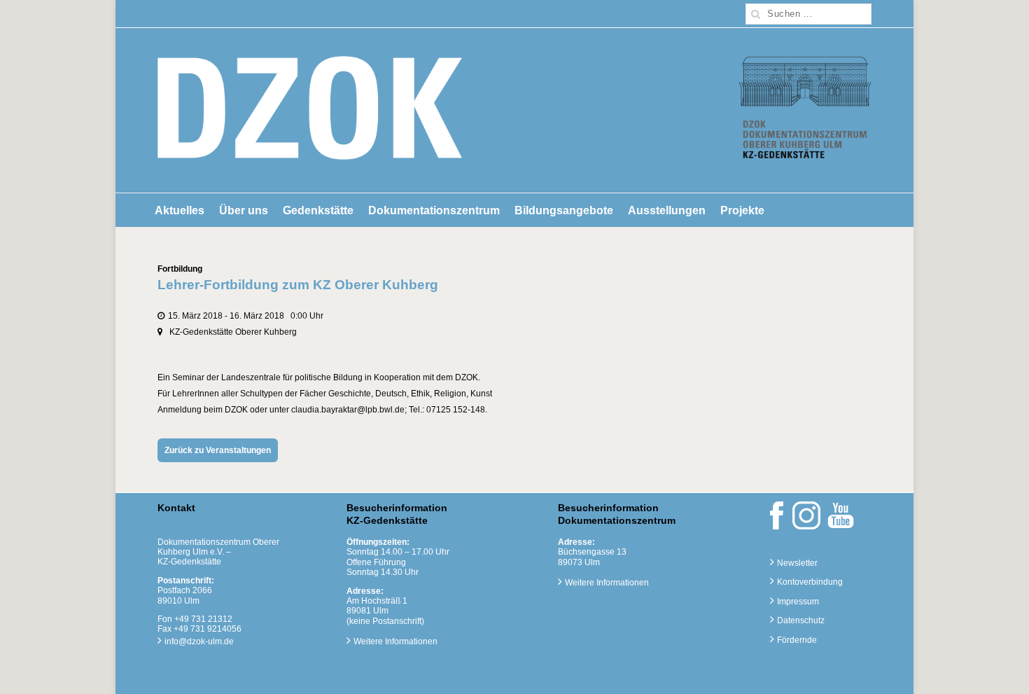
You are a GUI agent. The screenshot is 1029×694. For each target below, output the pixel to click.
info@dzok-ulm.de (199, 641)
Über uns (243, 210)
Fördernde (797, 640)
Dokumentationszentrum (434, 210)
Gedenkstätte (318, 210)
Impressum (798, 601)
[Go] (756, 14)
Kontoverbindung (810, 582)
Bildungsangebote (563, 210)
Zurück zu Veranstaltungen (217, 450)
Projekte (742, 210)
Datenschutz (801, 620)
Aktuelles (179, 210)
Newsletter (797, 563)
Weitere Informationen (396, 641)
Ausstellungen (667, 210)
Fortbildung (180, 269)
